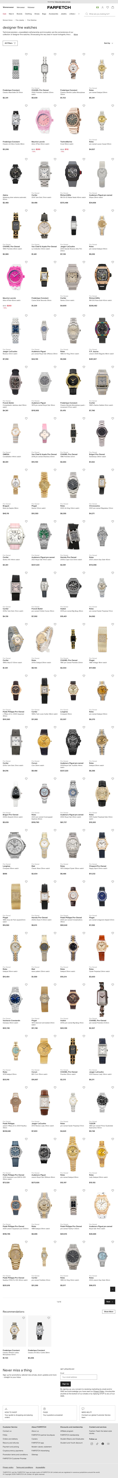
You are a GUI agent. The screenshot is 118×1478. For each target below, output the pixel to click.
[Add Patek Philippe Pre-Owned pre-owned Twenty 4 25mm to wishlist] (83, 1190)
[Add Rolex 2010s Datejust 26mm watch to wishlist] (55, 624)
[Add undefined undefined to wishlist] (23, 1317)
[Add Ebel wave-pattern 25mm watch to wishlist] (55, 933)
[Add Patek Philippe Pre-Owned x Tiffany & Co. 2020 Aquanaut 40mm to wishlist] (26, 675)
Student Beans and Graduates (72, 1439)
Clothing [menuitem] (28, 14)
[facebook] (102, 1443)
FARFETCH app (38, 1443)
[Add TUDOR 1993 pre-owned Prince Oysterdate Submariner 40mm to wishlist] (112, 1087)
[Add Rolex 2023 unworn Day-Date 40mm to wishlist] (112, 521)
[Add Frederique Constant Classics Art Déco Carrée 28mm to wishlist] (26, 105)
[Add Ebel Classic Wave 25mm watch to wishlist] (55, 830)
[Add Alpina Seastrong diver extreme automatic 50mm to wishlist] (26, 159)
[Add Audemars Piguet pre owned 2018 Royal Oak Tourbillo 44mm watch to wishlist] (83, 727)
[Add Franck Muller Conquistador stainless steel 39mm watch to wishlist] (26, 367)
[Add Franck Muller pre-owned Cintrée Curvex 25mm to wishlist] (55, 572)
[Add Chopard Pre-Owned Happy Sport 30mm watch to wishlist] (112, 830)
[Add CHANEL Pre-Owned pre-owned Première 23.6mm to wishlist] (112, 984)
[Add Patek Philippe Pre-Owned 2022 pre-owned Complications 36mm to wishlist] (83, 881)
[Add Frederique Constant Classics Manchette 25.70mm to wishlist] (26, 54)
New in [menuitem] (11, 14)
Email (62, 1373)
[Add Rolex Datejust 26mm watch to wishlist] (112, 727)
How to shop (11, 1412)
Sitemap (35, 1454)
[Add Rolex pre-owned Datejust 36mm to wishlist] (112, 210)
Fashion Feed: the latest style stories (100, 1432)
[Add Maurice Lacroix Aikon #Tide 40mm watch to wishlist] (55, 105)
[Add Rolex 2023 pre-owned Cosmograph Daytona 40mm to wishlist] (55, 778)
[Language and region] (97, 7)
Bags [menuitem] (44, 14)
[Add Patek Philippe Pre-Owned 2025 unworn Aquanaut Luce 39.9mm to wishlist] (26, 1190)
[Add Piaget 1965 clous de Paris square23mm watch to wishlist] (26, 881)
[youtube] (108, 1443)
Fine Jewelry (20, 20)
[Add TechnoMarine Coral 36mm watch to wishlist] (83, 105)
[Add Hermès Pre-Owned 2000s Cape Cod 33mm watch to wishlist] (83, 521)
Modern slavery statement (42, 1447)
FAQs (45, 1412)
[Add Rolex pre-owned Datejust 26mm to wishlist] (112, 54)
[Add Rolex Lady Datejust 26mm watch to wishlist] (112, 1139)
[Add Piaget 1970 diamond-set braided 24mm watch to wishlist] (55, 984)
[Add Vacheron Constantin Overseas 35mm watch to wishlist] (26, 984)
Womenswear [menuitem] (8, 7)
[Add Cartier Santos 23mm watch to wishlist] (83, 262)
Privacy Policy (98, 1391)
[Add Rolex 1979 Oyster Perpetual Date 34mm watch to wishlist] (112, 778)
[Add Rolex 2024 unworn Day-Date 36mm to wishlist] (112, 1241)
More (76, 34)
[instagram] (91, 1443)
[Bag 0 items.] (112, 7)
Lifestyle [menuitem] (72, 14)
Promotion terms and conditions (15, 1454)
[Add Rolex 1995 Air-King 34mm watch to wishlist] (83, 315)
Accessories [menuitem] (53, 14)
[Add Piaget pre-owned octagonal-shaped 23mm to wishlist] (112, 881)
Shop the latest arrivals (62, 2)
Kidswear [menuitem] (31, 7)
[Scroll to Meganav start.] (78, 13)
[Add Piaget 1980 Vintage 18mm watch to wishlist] (112, 624)
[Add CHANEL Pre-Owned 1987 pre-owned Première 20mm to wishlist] (83, 624)
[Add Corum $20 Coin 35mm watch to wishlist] (55, 1036)
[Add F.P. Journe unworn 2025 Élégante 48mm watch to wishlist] (112, 315)
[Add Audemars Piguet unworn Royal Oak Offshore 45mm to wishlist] (55, 1139)
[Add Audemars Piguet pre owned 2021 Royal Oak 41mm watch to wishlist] (55, 521)
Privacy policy (8, 1467)
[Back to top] (112, 1289)
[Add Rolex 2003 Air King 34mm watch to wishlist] (83, 469)
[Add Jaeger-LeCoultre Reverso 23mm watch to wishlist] (26, 315)
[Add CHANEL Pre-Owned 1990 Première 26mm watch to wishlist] (26, 210)
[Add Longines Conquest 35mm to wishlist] (83, 675)
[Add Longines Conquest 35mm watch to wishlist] (26, 830)
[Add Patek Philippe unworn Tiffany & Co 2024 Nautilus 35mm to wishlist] (26, 1087)
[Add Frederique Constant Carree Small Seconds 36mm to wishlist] (55, 262)
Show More (108, 1312)
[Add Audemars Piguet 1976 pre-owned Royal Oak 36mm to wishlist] (55, 367)
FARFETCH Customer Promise (14, 1458)
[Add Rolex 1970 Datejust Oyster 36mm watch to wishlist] (83, 830)
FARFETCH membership (69, 1435)
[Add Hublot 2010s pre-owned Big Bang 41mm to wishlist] (83, 984)
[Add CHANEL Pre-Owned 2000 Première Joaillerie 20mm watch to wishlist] (55, 54)
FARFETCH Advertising (40, 1450)
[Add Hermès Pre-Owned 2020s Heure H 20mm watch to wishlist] (55, 881)
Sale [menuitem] (4, 14)
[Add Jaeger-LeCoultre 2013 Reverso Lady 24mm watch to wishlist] (55, 1087)
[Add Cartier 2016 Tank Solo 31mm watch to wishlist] (55, 159)
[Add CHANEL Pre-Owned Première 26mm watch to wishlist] (83, 1036)
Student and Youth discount (71, 1443)
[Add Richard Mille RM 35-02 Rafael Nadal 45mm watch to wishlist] (83, 159)
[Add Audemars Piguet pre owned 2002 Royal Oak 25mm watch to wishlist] (83, 778)
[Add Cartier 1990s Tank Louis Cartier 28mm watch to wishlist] (55, 675)
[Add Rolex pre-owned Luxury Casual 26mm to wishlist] (112, 105)
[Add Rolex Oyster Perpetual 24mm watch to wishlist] (112, 933)
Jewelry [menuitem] (64, 14)
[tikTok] (97, 1443)
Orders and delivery (10, 1439)
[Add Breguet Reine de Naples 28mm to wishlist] (26, 469)
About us (35, 1431)
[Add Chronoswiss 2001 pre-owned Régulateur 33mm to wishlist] (112, 469)
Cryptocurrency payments (13, 1450)
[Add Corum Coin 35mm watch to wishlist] (55, 727)
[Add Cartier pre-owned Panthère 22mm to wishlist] (55, 1241)
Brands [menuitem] (19, 14)
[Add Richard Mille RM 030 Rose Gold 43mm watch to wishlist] (112, 262)
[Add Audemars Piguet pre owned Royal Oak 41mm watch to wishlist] (112, 1190)
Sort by (107, 43)
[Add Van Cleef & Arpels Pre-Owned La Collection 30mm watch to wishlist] (55, 210)
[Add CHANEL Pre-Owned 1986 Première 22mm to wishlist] (83, 418)
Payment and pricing (11, 1447)
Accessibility (40, 1467)
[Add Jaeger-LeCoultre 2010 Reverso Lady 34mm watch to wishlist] (112, 1036)
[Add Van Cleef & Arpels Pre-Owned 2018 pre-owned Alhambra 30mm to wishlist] (55, 418)
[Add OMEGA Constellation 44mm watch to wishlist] (26, 418)
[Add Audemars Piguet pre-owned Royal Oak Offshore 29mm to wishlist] (55, 315)
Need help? (87, 1412)
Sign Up (65, 1384)
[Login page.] (102, 7)
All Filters (8, 43)
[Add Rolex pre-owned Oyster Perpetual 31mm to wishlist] (112, 572)
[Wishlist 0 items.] (107, 7)
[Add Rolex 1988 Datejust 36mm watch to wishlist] (55, 1190)
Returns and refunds (11, 1443)
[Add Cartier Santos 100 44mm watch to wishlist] (26, 521)
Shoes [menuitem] (36, 14)
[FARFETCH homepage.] (59, 7)
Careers (35, 1439)
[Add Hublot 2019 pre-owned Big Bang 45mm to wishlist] (83, 572)
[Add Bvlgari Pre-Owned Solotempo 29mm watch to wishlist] (112, 418)
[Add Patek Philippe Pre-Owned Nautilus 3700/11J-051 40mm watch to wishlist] (26, 1241)
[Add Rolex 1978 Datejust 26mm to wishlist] (26, 1036)
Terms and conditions (24, 1467)
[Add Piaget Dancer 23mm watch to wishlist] (55, 469)
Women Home (7, 20)
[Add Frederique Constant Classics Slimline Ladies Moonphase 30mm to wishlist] (83, 54)
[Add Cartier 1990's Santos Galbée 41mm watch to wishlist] (112, 367)
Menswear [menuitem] (21, 7)
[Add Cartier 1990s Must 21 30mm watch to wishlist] (26, 624)
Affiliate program (66, 1431)
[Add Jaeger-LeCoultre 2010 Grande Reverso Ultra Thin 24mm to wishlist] (83, 210)
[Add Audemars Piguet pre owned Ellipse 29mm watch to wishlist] (112, 159)
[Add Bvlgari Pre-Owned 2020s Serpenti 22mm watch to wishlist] (26, 778)
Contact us (7, 1431)
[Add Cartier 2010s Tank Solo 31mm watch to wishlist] (26, 572)
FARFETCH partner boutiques (43, 1435)
